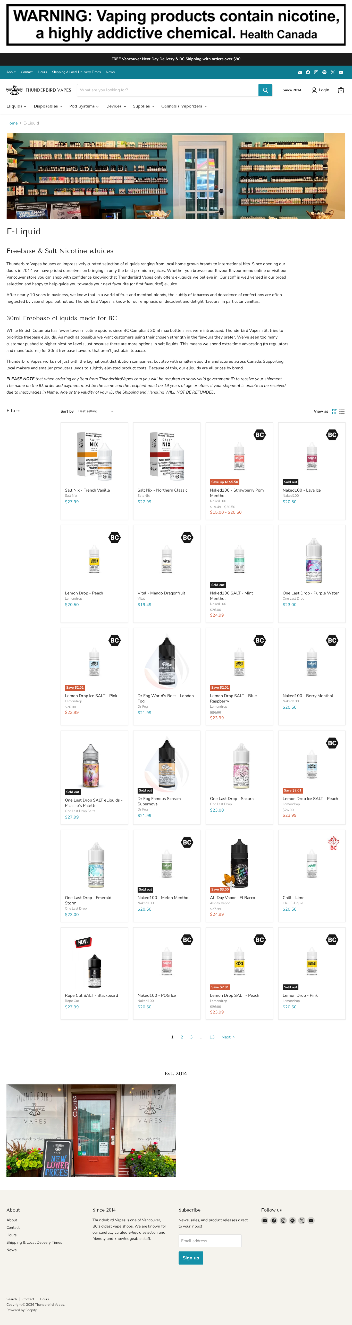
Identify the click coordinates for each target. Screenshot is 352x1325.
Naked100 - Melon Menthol (164, 898)
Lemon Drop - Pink (300, 995)
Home (12, 123)
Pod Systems (82, 106)
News (110, 72)
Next (227, 1037)
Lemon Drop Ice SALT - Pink (91, 696)
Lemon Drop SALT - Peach (234, 995)
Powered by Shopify (21, 1310)
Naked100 (218, 501)
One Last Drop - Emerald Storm (88, 900)
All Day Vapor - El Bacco (232, 898)
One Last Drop (294, 598)
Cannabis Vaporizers (182, 106)
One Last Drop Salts (80, 811)
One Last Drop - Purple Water (311, 593)
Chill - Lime (294, 898)
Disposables (47, 106)
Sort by (67, 411)
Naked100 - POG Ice (157, 995)
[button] (321, 90)
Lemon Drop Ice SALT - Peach (310, 799)
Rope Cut (72, 1001)
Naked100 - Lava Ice (302, 490)
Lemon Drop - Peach (84, 593)
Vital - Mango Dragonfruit (161, 593)
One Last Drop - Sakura (232, 799)
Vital (141, 598)
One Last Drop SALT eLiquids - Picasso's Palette (94, 802)
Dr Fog (143, 706)
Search (11, 1299)
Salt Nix (71, 495)
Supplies (142, 106)
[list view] (342, 411)
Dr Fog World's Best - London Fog (166, 698)
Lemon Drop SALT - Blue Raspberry (233, 698)
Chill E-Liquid (293, 903)
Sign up (191, 1258)
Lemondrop (73, 598)
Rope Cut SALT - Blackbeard (91, 995)
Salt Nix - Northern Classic (162, 490)
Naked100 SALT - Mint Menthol (231, 595)
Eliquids (15, 106)
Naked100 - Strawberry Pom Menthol (237, 493)
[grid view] (334, 411)
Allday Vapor (220, 903)
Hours (42, 72)
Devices (114, 106)
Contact (27, 72)
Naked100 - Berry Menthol (308, 696)
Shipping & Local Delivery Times (76, 72)
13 (212, 1037)
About (11, 72)
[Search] (265, 90)
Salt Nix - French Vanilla (87, 490)
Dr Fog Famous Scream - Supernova (161, 801)
